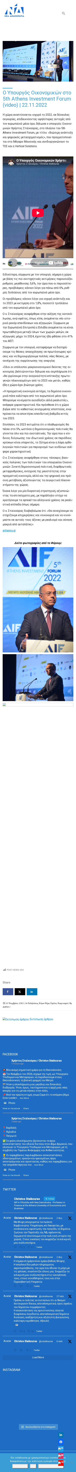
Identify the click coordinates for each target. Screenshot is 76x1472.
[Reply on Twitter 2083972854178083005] (16, 1247)
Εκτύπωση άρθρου (41, 1019)
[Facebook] (60, 1442)
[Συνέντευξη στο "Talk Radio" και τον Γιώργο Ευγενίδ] (38, 1418)
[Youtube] (60, 1463)
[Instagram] (60, 1456)
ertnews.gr (9, 530)
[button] (63, 14)
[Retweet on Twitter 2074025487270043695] (22, 1350)
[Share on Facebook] (8, 991)
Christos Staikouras (25, 1218)
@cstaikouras (46, 1218)
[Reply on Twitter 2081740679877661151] (16, 1331)
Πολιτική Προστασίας (51, 1466)
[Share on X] (20, 991)
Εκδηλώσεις (33, 1003)
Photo (11, 1103)
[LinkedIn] (60, 1435)
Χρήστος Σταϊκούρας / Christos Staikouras (36, 1060)
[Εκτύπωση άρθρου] (16, 1019)
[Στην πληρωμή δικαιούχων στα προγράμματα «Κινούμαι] (38, 1387)
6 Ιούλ (60, 1341)
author (6, 1006)
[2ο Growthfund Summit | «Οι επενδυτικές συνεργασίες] (38, 1406)
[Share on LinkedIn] (32, 991)
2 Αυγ (59, 1218)
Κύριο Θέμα (44, 1003)
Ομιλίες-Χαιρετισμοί (59, 1003)
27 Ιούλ (60, 1296)
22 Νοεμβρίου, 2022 (15, 1003)
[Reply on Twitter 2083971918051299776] (16, 1286)
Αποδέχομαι (20, 1466)
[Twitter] (60, 1449)
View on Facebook (11, 1108)
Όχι (33, 1466)
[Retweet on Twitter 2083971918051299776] (22, 1286)
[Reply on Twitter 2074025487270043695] (16, 1350)
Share (26, 1108)
